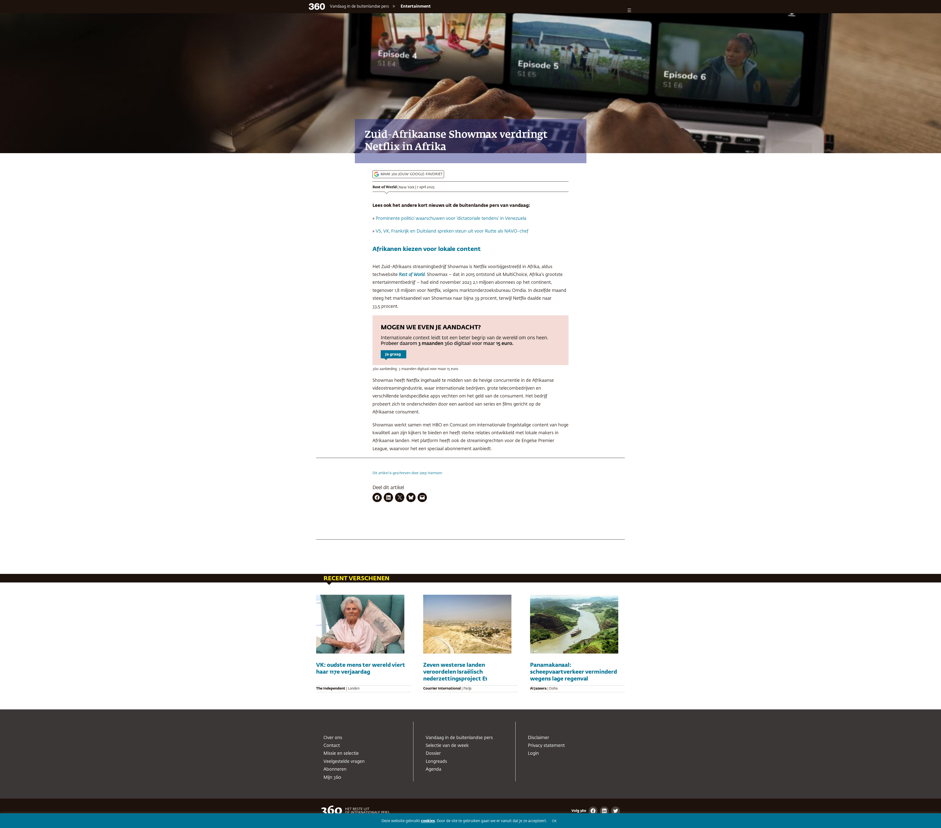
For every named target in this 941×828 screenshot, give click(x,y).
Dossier (433, 753)
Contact (331, 745)
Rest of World (384, 187)
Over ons (332, 738)
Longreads (436, 761)
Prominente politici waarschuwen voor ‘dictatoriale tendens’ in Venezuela (451, 218)
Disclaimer (538, 738)
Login (533, 753)
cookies (428, 821)
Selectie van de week (447, 745)
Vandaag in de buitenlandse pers (359, 7)
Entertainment (416, 7)
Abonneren (335, 769)
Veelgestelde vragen (344, 761)
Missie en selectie (341, 753)
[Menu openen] (629, 10)
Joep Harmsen (431, 473)
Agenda (433, 769)
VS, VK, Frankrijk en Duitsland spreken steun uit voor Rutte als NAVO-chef (452, 231)
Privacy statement (546, 745)
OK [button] (554, 821)
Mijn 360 (332, 777)
